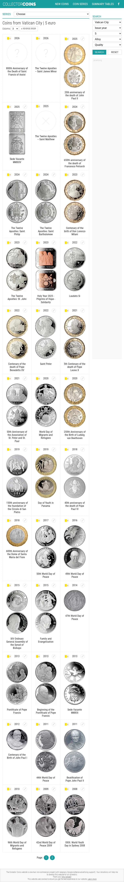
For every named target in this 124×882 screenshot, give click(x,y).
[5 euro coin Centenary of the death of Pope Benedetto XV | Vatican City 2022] (25, 310)
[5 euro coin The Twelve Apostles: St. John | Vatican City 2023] (25, 243)
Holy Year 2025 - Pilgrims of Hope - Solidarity (45, 299)
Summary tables (103, 4)
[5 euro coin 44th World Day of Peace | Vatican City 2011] (54, 724)
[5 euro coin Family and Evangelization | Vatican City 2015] (54, 585)
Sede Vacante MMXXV (17, 160)
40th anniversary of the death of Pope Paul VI (75, 505)
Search (99, 52)
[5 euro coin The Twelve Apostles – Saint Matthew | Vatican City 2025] (45, 120)
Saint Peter (46, 363)
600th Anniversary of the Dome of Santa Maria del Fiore (17, 554)
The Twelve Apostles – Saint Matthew (46, 138)
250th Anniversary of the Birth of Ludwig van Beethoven (75, 434)
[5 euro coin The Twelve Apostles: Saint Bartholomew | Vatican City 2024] (54, 175)
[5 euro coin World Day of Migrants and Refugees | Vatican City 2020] (54, 378)
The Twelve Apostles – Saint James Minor (46, 70)
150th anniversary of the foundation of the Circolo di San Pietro (17, 507)
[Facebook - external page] (119, 4)
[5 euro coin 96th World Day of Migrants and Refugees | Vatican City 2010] (25, 789)
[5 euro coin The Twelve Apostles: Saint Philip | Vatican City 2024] (25, 175)
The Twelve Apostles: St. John (17, 297)
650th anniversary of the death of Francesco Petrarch (74, 163)
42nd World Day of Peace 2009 (45, 844)
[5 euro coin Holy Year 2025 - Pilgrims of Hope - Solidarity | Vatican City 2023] (54, 243)
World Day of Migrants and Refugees (46, 434)
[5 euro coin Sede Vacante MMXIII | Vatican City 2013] (83, 656)
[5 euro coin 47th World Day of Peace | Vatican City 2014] (83, 585)
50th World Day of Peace (45, 575)
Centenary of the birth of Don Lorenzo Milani (74, 231)
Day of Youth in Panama (46, 504)
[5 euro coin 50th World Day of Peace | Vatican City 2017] (54, 520)
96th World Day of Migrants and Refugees (17, 845)
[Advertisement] (107, 111)
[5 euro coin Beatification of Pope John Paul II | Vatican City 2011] (83, 724)
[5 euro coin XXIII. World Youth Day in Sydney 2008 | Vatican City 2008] (83, 789)
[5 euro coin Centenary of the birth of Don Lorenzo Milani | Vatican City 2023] (83, 175)
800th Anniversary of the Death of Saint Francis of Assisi (17, 71)
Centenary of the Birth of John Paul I (17, 756)
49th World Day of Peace (74, 575)
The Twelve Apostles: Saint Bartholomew (46, 231)
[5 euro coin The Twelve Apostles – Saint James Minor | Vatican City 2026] (45, 53)
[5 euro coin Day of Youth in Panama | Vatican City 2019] (54, 449)
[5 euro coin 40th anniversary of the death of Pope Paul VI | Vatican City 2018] (83, 449)
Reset (115, 52)
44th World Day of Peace (45, 779)
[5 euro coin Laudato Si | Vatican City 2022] (83, 243)
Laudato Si (74, 295)
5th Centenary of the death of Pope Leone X (74, 367)
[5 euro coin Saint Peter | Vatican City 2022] (54, 310)
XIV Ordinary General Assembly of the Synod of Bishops (17, 643)
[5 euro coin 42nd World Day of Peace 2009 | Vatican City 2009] (54, 789)
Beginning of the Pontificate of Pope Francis (46, 712)
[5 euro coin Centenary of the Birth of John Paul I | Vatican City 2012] (25, 724)
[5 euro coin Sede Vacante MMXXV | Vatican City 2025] (25, 107)
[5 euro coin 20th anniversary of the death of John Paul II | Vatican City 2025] (83, 39)
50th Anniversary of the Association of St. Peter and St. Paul (17, 436)
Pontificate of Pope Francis (17, 711)
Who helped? (66, 877)
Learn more (92, 879)
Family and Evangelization (45, 640)
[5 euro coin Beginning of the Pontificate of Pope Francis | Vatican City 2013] (54, 656)
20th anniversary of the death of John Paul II (75, 95)
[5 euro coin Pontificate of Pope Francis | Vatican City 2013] (25, 656)
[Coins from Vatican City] (9, 38)
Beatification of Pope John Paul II (75, 779)
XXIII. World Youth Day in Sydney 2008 (75, 844)
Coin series (80, 4)
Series (6, 14)
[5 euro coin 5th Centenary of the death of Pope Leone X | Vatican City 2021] (83, 310)
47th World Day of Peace (74, 617)
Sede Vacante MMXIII (74, 711)
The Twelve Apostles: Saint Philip (17, 231)
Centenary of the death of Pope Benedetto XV (17, 367)
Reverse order (29, 29)
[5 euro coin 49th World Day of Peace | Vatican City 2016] (83, 520)
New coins (62, 4)
